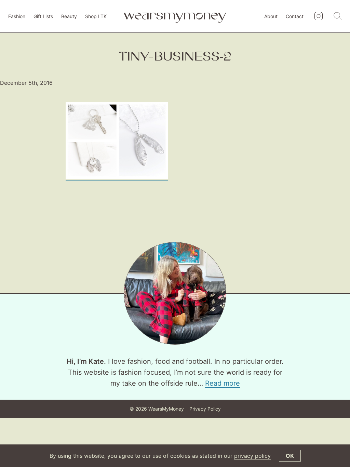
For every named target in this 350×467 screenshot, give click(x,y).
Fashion (16, 16)
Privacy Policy (205, 409)
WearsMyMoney (166, 409)
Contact (295, 16)
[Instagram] (318, 16)
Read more (222, 383)
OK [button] (290, 455)
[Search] (338, 16)
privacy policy (252, 455)
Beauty (69, 16)
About (271, 16)
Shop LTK (96, 16)
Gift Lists (43, 16)
